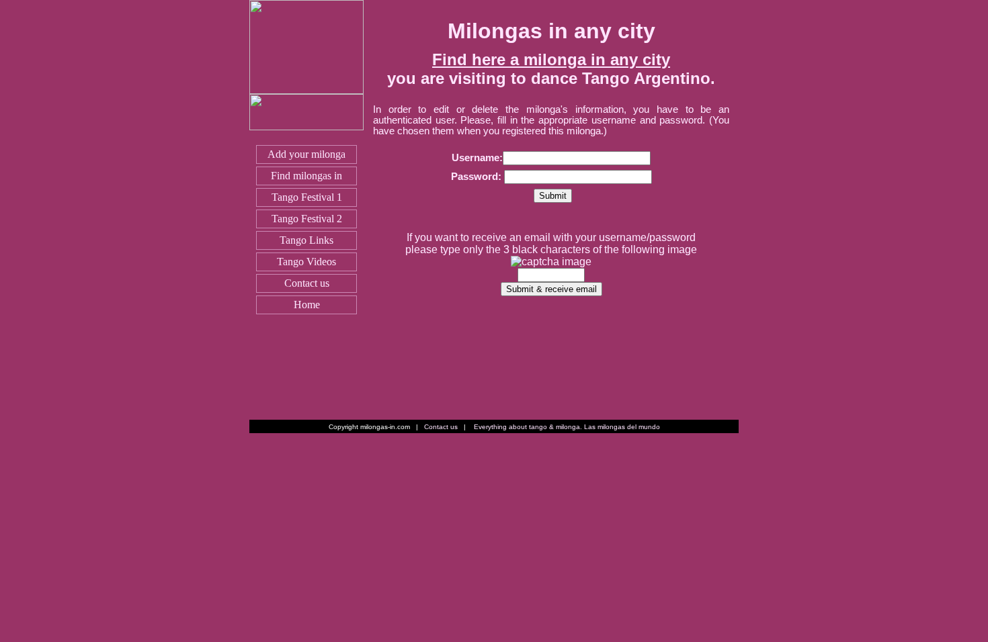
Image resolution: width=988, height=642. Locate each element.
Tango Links (306, 240)
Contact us (306, 283)
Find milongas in (306, 175)
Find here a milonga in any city (551, 59)
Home (307, 304)
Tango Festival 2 (307, 218)
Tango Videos (306, 261)
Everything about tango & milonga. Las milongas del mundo (567, 426)
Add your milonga (306, 154)
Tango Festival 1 (307, 197)
